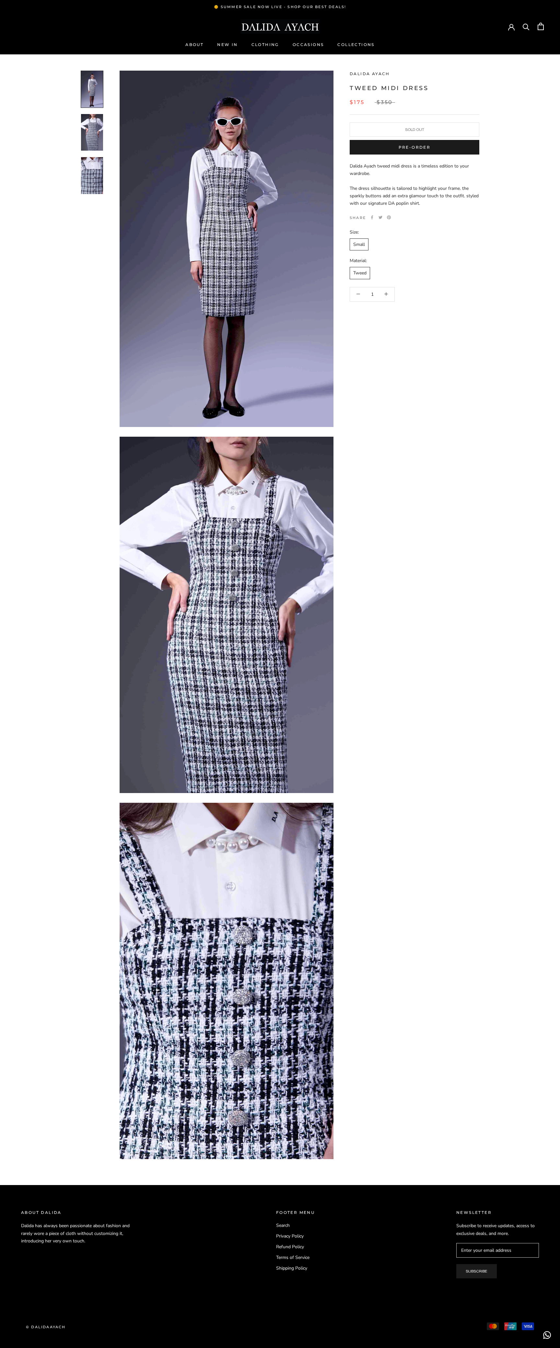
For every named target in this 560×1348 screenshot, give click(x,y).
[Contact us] (547, 1335)
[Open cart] (541, 26)
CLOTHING (265, 44)
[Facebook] (372, 217)
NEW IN (227, 44)
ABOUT (194, 44)
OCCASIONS (308, 44)
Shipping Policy (291, 1268)
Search (283, 1225)
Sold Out (414, 129)
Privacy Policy (290, 1236)
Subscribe (476, 1271)
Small (359, 244)
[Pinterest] (389, 217)
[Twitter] (380, 217)
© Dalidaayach (46, 1327)
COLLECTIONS (355, 44)
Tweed (360, 273)
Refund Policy (290, 1247)
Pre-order (415, 147)
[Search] (526, 26)
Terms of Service (292, 1257)
